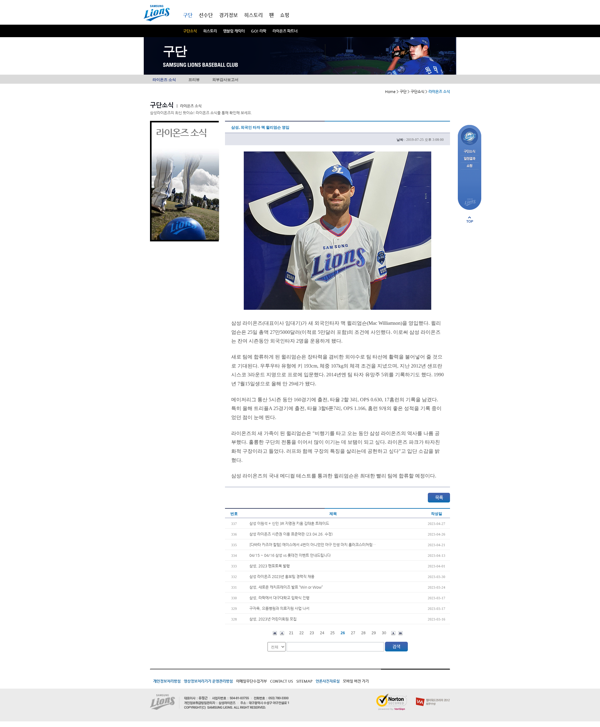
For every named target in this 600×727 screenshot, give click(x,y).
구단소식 (190, 31)
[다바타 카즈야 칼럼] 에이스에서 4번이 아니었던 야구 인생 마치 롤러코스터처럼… (312, 544)
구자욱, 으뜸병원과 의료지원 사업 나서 (279, 608)
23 (312, 633)
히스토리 (210, 31)
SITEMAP (304, 681)
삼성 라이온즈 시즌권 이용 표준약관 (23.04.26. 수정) (291, 534)
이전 (282, 633)
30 (384, 633)
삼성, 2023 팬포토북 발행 (269, 566)
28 (363, 633)
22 (301, 633)
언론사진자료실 (328, 681)
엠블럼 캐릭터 (234, 31)
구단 (187, 15)
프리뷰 (194, 79)
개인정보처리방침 (167, 681)
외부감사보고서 (225, 79)
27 (353, 633)
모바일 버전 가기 (356, 681)
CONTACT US (281, 681)
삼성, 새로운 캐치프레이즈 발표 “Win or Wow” (286, 587)
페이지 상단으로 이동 (469, 219)
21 (291, 633)
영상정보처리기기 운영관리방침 (208, 681)
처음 (274, 633)
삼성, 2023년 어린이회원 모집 (273, 619)
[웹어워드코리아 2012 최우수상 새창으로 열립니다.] (433, 696)
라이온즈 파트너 (285, 31)
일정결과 (469, 158)
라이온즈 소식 (164, 79)
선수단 (206, 15)
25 (332, 633)
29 (374, 633)
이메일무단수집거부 (251, 681)
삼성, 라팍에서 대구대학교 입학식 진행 (279, 598)
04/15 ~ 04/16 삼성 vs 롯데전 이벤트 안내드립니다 (290, 555)
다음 (393, 633)
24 (322, 633)
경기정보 (228, 15)
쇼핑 (284, 15)
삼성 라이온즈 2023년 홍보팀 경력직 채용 (281, 576)
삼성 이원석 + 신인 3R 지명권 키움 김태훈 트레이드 (289, 523)
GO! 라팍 (258, 31)
